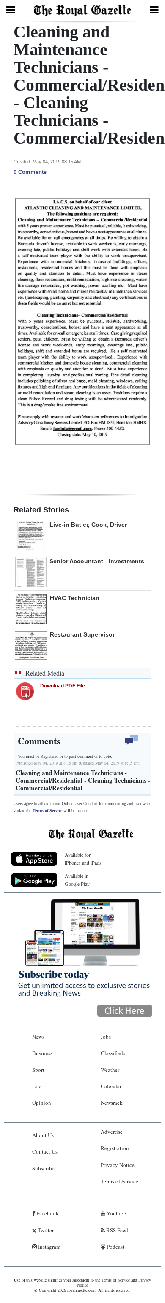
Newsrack (112, 1102)
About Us (43, 1135)
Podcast (114, 1246)
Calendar (111, 1086)
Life (36, 1086)
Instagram (48, 1246)
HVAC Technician (74, 597)
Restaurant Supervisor (82, 634)
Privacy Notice (118, 1165)
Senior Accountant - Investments (97, 561)
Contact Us (45, 1151)
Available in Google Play (77, 879)
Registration (115, 1148)
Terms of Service (47, 810)
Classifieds (113, 1053)
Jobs (106, 1036)
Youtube (115, 1213)
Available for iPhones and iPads (83, 858)
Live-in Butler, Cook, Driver (88, 524)
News (38, 1036)
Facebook (47, 1213)
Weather (110, 1070)
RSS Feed (116, 1230)
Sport (38, 1070)
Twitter (45, 1230)
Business (42, 1053)
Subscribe (43, 1168)
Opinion (41, 1102)
